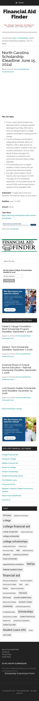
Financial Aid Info (8, 484)
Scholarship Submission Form (19, 673)
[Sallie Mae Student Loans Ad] (19, 226)
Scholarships (14, 229)
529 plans (7, 515)
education (6, 555)
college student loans (9, 546)
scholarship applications (23, 606)
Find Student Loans (9, 480)
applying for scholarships (21, 515)
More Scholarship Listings (12, 409)
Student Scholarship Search (12, 476)
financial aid (11, 575)
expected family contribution (13, 564)
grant (26, 584)
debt (18, 550)
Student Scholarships (10, 472)
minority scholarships (9, 593)
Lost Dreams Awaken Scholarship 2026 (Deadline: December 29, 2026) (19, 391)
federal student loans (12, 569)
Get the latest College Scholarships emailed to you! (17, 271)
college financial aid (16, 526)
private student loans (22, 597)
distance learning (28, 550)
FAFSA (31, 564)
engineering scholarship (20, 554)
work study (7, 635)
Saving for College (9, 459)
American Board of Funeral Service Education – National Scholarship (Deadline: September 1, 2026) (19, 369)
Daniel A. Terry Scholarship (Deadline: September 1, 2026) (17, 348)
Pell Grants (7, 598)
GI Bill (20, 584)
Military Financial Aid (10, 463)
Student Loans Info (14, 629)
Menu (21, 3)
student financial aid (27, 617)
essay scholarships (10, 559)
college (7, 520)
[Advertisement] (19, 95)
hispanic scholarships (17, 588)
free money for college (9, 584)
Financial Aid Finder (19, 14)
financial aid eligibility (26, 580)
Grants (5, 588)
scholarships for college (10, 616)
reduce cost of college (9, 602)
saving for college (25, 602)
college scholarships (15, 541)
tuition (31, 630)
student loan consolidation (21, 620)
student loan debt (9, 625)
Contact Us (6, 500)
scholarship (8, 606)
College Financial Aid (10, 455)
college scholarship (11, 536)
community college (8, 550)
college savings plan (10, 532)
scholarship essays (9, 612)
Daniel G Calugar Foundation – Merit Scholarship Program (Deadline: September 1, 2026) (17, 329)
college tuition (22, 546)
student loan (6, 620)
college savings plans (26, 532)
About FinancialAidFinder (11, 496)
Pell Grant (23, 593)
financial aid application (10, 580)
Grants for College (9, 467)
